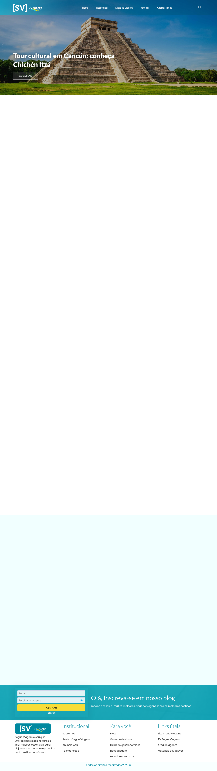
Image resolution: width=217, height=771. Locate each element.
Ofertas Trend (164, 7)
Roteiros (144, 7)
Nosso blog (102, 7)
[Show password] (81, 700)
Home (85, 7)
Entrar (51, 712)
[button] (3, 45)
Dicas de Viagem (124, 7)
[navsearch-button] (200, 7)
